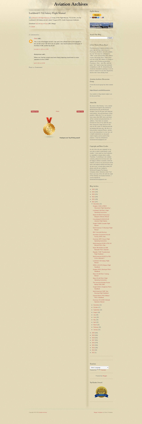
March (95, 325)
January (95, 329)
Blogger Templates (98, 412)
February (95, 327)
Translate (103, 370)
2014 (93, 347)
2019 (93, 335)
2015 (93, 345)
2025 (93, 192)
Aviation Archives (43, 412)
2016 (93, 342)
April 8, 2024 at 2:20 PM (39, 63)
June (94, 317)
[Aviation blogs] (49, 138)
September (96, 310)
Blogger (105, 376)
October (95, 307)
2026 (93, 189)
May (94, 320)
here (36, 23)
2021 (93, 201)
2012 (93, 352)
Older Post (80, 111)
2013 (93, 350)
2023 (93, 196)
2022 (93, 199)
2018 (93, 337)
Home (57, 111)
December (96, 204)
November (96, 305)
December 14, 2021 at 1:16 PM (41, 49)
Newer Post (34, 111)
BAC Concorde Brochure (100, 232)
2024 (93, 194)
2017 (93, 340)
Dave (35, 38)
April (94, 322)
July (94, 315)
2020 (93, 332)
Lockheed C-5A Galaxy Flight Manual (47, 13)
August (95, 312)
